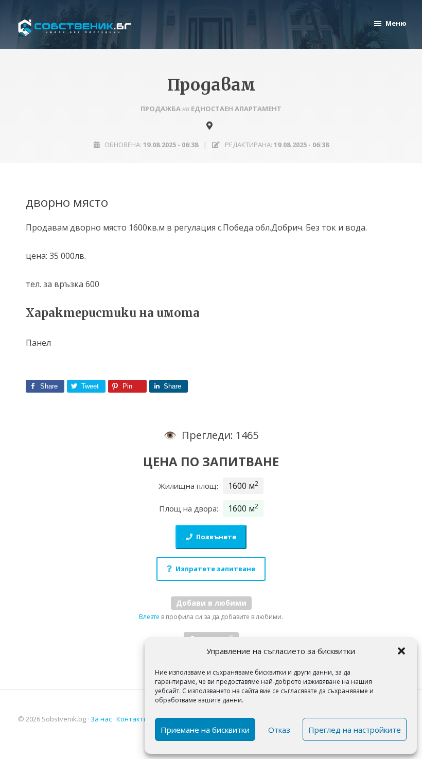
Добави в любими (211, 603)
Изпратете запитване (215, 568)
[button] (401, 651)
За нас (101, 718)
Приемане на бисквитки (205, 730)
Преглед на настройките (354, 730)
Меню (396, 23)
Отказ (279, 730)
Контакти (132, 718)
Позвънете (216, 536)
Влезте (149, 616)
